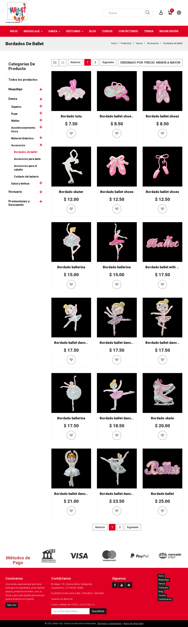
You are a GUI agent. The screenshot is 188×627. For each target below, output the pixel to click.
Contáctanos (165, 599)
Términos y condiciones (109, 623)
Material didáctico (22, 138)
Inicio (114, 43)
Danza (139, 43)
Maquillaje (15, 89)
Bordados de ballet (172, 43)
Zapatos (16, 106)
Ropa (14, 113)
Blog (160, 591)
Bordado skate (162, 418)
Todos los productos (22, 79)
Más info (11, 605)
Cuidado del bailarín (26, 176)
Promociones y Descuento (19, 203)
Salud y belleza (20, 183)
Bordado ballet (162, 494)
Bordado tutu (71, 116)
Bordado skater (71, 192)
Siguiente (108, 62)
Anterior (75, 62)
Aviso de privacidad (133, 623)
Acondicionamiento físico (23, 129)
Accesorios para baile (27, 158)
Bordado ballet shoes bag (119, 116)
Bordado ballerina (71, 267)
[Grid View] (55, 62)
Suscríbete (98, 611)
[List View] (62, 62)
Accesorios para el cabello (25, 167)
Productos (126, 43)
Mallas (15, 120)
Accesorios (153, 43)
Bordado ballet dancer (71, 343)
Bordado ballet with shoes (165, 267)
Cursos (162, 595)
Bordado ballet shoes (162, 116)
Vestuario (15, 192)
